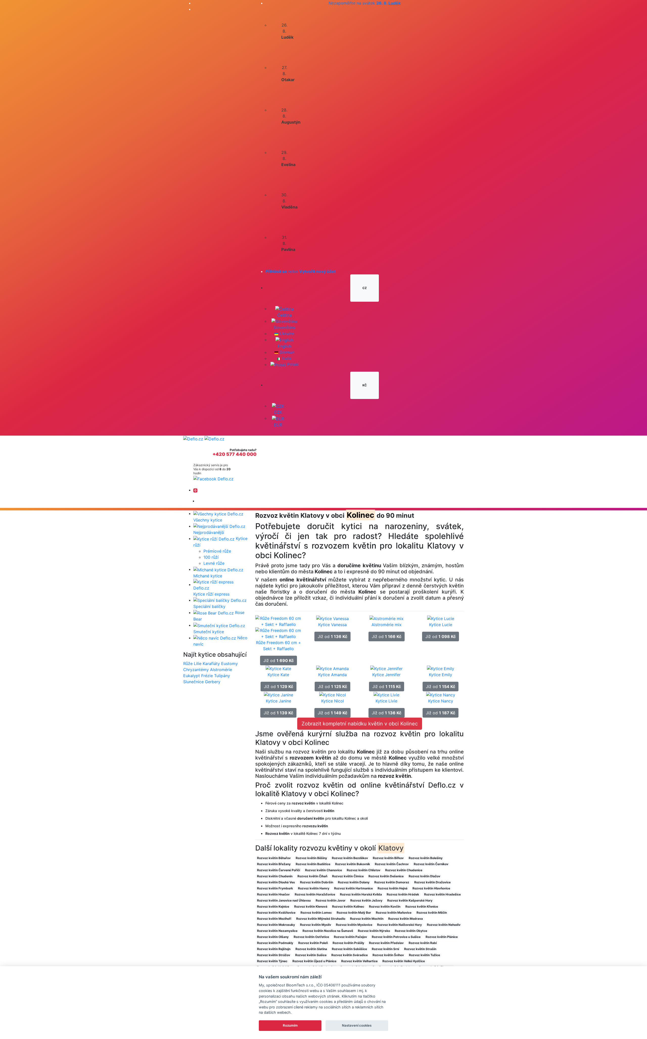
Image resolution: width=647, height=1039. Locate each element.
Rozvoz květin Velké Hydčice (403, 961)
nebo (300, 271)
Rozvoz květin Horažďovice (315, 894)
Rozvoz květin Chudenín (274, 876)
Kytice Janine (278, 700)
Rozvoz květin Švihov (388, 955)
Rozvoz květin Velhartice (359, 961)
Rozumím (290, 1025)
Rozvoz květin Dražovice (432, 882)
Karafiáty (211, 663)
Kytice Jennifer (386, 674)
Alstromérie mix (387, 624)
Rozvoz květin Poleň (313, 943)
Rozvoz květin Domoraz (391, 882)
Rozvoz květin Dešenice (386, 876)
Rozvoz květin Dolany (353, 882)
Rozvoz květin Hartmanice (353, 888)
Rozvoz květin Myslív (315, 925)
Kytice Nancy (440, 700)
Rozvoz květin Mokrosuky (276, 925)
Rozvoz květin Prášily (348, 943)
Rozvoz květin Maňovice (393, 912)
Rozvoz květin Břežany (274, 864)
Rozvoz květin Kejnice (273, 906)
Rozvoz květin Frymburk (275, 888)
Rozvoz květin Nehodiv (443, 925)
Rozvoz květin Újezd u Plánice (314, 961)
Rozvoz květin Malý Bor (354, 912)
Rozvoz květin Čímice (348, 876)
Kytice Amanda (332, 674)
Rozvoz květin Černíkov (431, 864)
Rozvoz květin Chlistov (363, 870)
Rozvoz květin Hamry (313, 888)
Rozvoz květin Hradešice (442, 894)
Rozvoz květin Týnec (272, 961)
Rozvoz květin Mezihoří (274, 918)
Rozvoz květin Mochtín (366, 918)
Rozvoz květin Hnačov (273, 894)
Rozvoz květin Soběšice (349, 949)
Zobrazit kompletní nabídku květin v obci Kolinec (360, 724)
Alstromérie (221, 669)
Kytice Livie (386, 700)
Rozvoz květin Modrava (405, 918)
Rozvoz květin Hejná (392, 888)
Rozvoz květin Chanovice (323, 870)
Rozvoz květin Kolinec (348, 906)
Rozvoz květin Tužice (424, 955)
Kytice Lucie (440, 624)
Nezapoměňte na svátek (365, 3)
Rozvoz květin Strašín (420, 949)
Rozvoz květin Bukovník (352, 864)
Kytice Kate (278, 674)
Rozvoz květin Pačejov (350, 937)
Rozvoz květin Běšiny (311, 858)
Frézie (207, 675)
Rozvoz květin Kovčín (384, 906)
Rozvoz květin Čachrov (392, 864)
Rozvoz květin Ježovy (366, 900)
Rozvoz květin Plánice (442, 937)
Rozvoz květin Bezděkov (350, 858)
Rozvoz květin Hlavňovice (431, 888)
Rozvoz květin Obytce (411, 931)
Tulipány (222, 675)
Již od (278, 660)
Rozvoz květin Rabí (423, 943)
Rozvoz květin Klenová (310, 906)
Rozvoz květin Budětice (313, 864)
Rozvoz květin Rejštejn (273, 949)
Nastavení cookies (357, 1025)
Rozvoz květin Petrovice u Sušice (396, 937)
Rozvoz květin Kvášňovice (276, 912)
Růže (188, 663)
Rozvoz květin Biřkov (388, 858)
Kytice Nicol (332, 700)
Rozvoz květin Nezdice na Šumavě (328, 931)
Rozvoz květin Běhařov (274, 858)
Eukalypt (191, 675)
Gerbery (212, 681)
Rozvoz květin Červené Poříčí (278, 870)
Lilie (197, 663)
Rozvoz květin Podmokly (275, 943)
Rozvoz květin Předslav (386, 943)
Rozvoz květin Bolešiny (426, 858)
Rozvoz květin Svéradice (349, 955)
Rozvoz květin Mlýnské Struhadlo (320, 918)
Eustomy (229, 663)
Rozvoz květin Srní (385, 949)
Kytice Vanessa (332, 624)
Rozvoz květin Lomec (316, 912)
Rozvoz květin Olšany (273, 937)
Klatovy (391, 848)
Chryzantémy (196, 669)
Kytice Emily (440, 674)
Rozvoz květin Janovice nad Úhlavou (284, 900)
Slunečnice (193, 681)
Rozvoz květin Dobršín (316, 882)
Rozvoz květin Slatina (311, 949)
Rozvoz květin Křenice (421, 906)
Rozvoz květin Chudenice (403, 870)
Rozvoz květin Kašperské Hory (409, 900)
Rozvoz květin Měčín (432, 912)
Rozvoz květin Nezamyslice (277, 931)
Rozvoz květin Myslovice (354, 925)
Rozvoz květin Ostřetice (311, 937)
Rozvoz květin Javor (330, 900)
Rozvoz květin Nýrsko (374, 931)
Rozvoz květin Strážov (273, 955)
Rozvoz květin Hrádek (403, 894)
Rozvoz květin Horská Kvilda (361, 894)
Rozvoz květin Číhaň (312, 876)
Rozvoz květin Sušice (311, 955)
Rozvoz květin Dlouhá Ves (276, 882)
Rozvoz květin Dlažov (424, 876)
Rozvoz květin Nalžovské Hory (399, 925)
